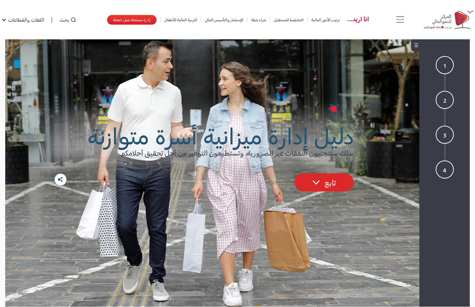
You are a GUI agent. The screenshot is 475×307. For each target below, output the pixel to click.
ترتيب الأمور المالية (325, 19)
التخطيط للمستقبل (289, 19)
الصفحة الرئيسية (337, 55)
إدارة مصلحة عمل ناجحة (132, 19)
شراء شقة (258, 19)
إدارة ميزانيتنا (247, 55)
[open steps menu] (415, 45)
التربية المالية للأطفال (180, 19)
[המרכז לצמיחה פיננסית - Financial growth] (447, 19)
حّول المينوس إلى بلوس (290, 55)
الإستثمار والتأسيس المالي (224, 19)
